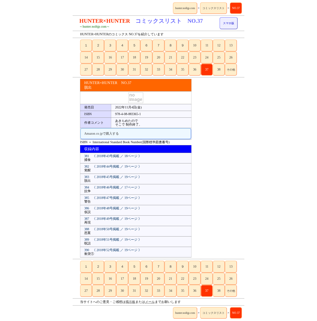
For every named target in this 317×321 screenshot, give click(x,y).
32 (146, 69)
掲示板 (130, 302)
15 (98, 57)
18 (134, 57)
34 (170, 69)
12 (218, 45)
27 (86, 69)
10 (194, 45)
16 (110, 57)
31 (134, 69)
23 (194, 57)
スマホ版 (228, 23)
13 (231, 45)
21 (170, 57)
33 (158, 69)
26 (231, 57)
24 (206, 57)
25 (218, 57)
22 (182, 57)
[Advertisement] (218, 148)
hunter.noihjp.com (185, 8)
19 (146, 57)
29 (110, 69)
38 (218, 69)
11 (206, 45)
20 (158, 57)
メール (150, 302)
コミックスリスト (213, 8)
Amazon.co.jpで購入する (101, 133)
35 (182, 69)
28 (98, 69)
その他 (231, 69)
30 (122, 69)
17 (122, 57)
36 (194, 69)
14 (86, 57)
